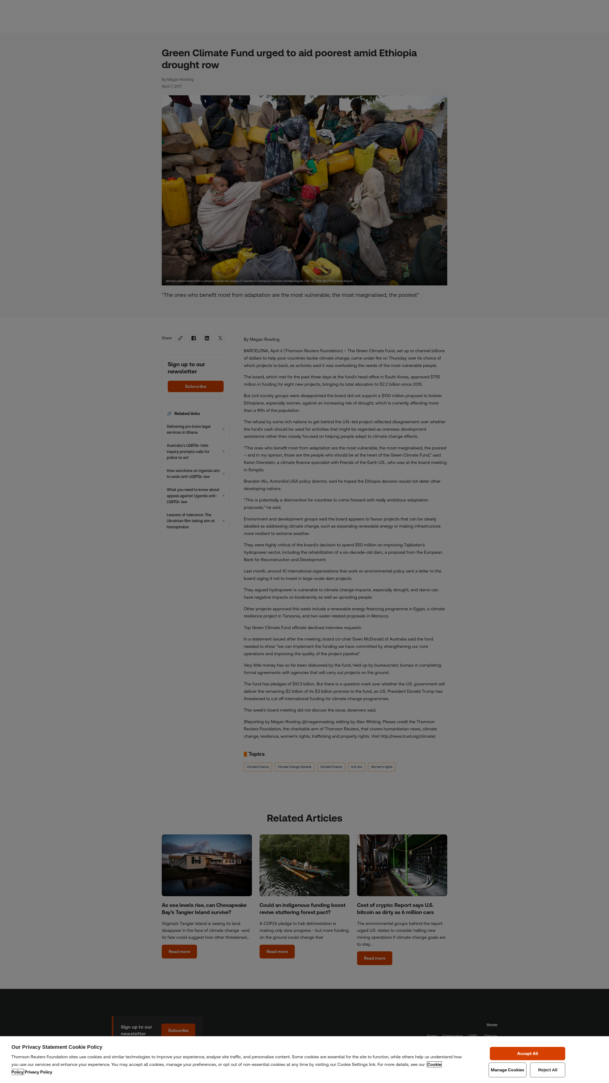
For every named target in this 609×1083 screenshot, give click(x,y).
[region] (304, 1059)
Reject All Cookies (547, 1070)
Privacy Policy (38, 1071)
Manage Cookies (507, 1070)
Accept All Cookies (527, 1053)
